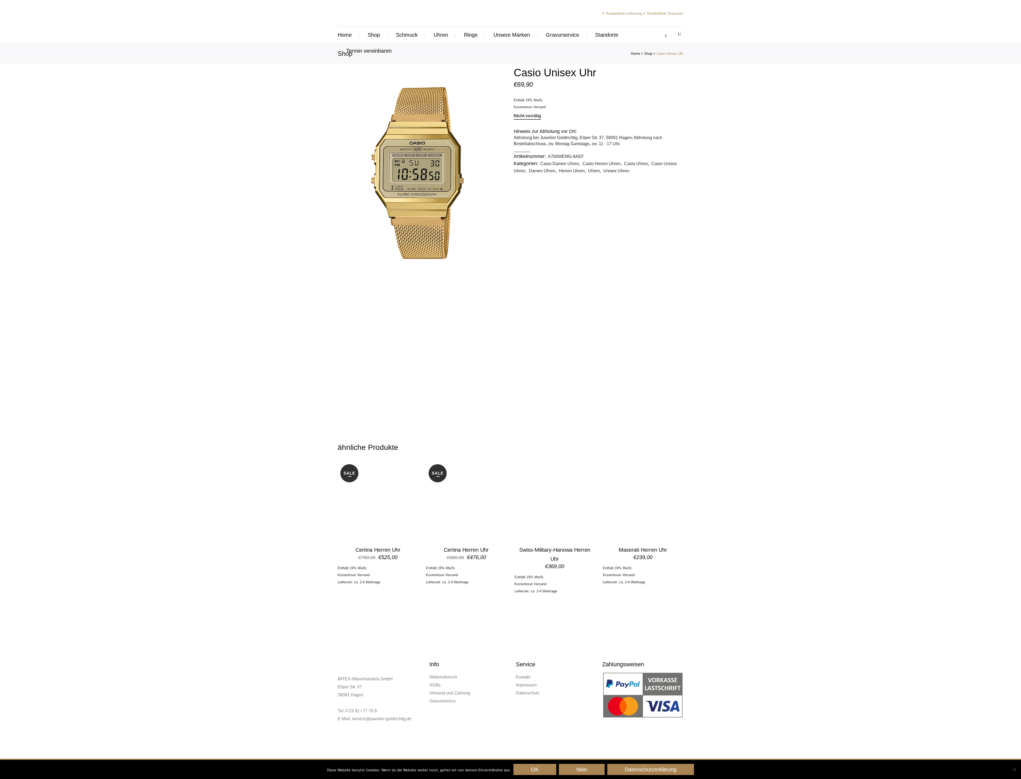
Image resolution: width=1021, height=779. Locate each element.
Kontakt (523, 677)
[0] (662, 34)
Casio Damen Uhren (559, 163)
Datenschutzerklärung (650, 769)
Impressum (526, 685)
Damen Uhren (542, 171)
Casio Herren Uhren (602, 163)
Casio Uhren (636, 163)
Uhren (594, 171)
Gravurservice (442, 701)
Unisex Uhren (616, 171)
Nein (581, 769)
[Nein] (1014, 769)
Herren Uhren (572, 171)
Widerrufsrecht (443, 677)
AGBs (435, 685)
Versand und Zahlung (449, 693)
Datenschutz (527, 693)
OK (535, 769)
